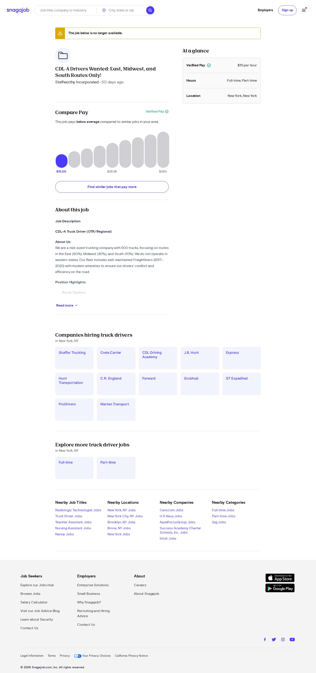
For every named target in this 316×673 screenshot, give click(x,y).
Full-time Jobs (223, 510)
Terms (51, 655)
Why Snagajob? (89, 602)
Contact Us (29, 628)
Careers (140, 585)
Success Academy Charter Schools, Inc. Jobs (180, 530)
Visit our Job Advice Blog (40, 611)
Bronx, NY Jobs (119, 528)
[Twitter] (274, 640)
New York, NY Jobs (121, 510)
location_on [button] (104, 10)
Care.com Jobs (171, 510)
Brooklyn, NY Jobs (121, 522)
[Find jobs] (150, 10)
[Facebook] (265, 640)
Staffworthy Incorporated (77, 82)
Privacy (65, 655)
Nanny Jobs (64, 534)
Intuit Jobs (168, 538)
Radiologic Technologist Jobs (78, 510)
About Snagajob (146, 593)
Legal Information (31, 655)
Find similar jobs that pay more (112, 187)
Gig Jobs (219, 522)
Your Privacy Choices (96, 655)
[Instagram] (283, 640)
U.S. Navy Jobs (171, 516)
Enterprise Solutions (93, 585)
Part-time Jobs (223, 516)
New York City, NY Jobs (125, 516)
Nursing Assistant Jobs (73, 528)
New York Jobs (118, 534)
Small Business (88, 593)
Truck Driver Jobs (68, 516)
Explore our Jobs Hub (37, 585)
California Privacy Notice (131, 655)
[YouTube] (292, 640)
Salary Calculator (34, 602)
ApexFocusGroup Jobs (177, 522)
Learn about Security (36, 619)
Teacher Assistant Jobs (73, 522)
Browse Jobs (30, 593)
